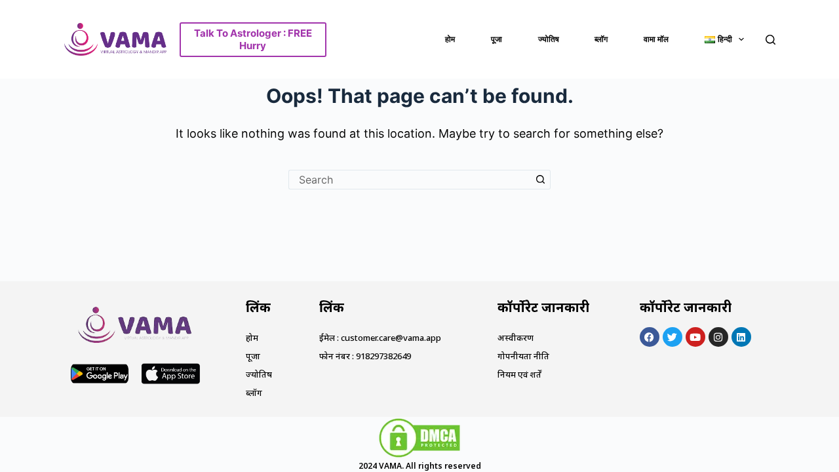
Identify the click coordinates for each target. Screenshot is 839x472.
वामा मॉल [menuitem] (656, 39)
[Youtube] (695, 337)
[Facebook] (649, 337)
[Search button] (541, 179)
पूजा (253, 356)
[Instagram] (718, 337)
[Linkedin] (741, 337)
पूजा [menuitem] (496, 39)
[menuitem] (724, 39)
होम (252, 338)
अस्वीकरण (516, 338)
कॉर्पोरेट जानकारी (543, 307)
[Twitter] (672, 337)
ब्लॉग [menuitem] (601, 39)
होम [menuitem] (450, 39)
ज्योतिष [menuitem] (548, 39)
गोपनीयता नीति (523, 356)
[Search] (770, 40)
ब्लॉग (254, 393)
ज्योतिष (259, 374)
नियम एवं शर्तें (519, 374)
